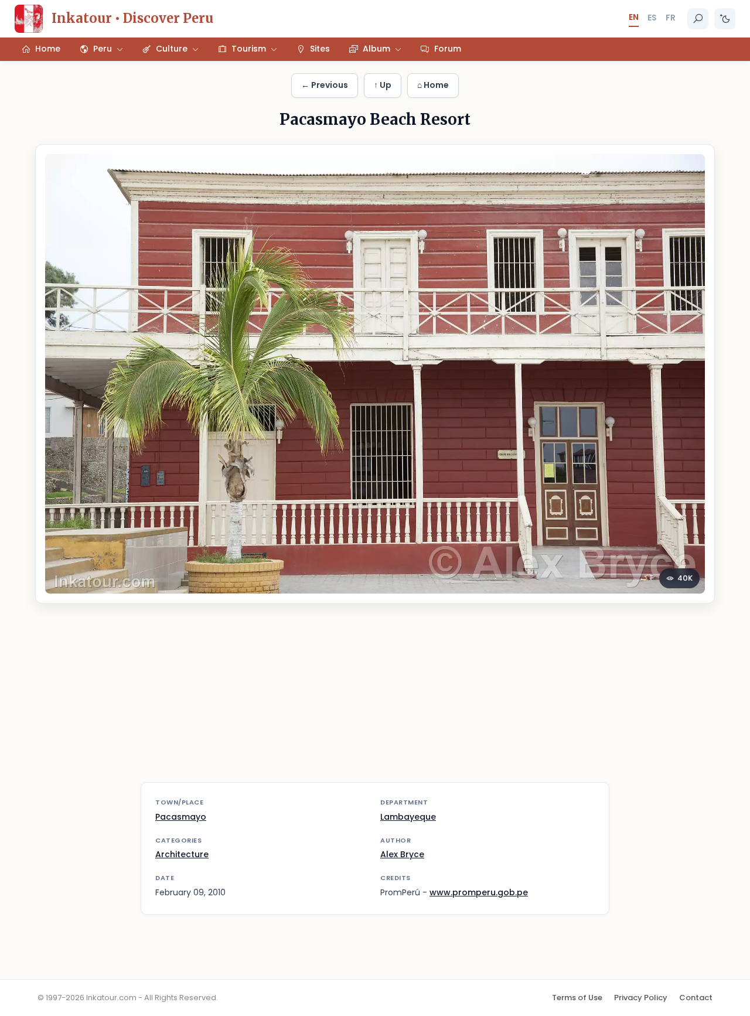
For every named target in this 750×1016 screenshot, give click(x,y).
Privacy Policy (640, 997)
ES (652, 17)
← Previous (324, 85)
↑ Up (382, 85)
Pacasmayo (180, 817)
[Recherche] (697, 18)
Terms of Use (577, 997)
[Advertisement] (375, 700)
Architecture (182, 854)
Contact (695, 997)
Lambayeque (408, 817)
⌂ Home (433, 85)
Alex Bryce (402, 854)
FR (671, 17)
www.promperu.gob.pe (478, 892)
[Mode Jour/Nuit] (724, 18)
